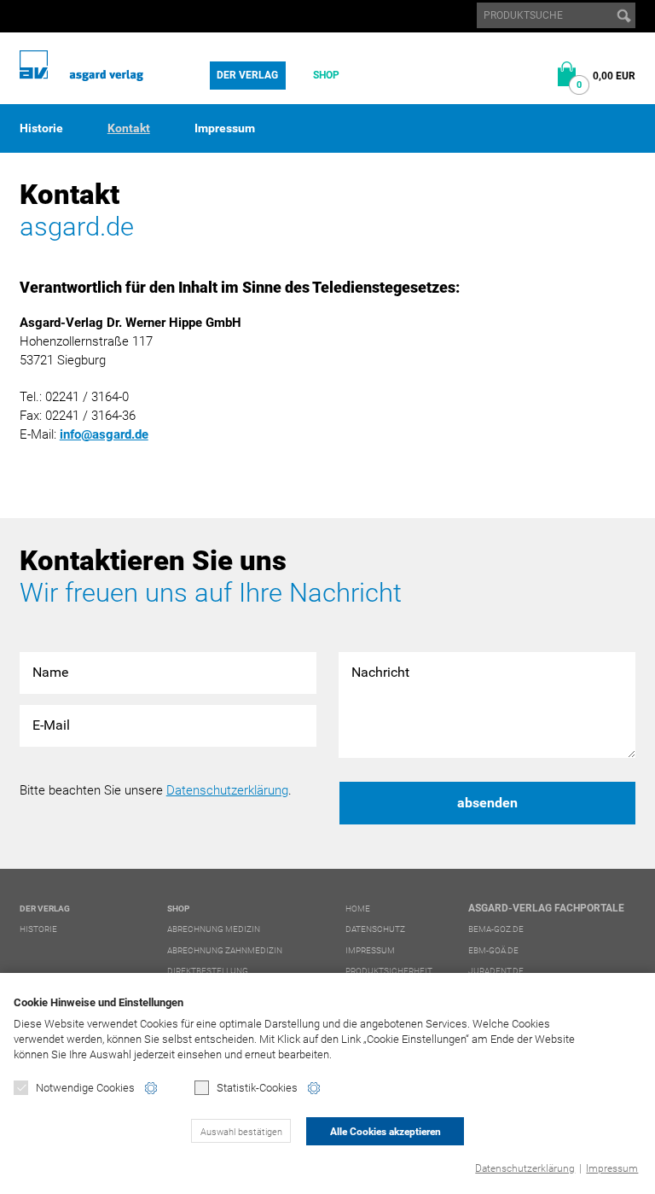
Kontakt (128, 128)
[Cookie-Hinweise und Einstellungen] (151, 1088)
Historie (41, 128)
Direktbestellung (207, 971)
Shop (326, 75)
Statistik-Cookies (257, 1087)
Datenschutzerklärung (525, 1168)
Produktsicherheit (388, 971)
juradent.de (496, 971)
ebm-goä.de (493, 950)
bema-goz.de (496, 929)
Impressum (612, 1168)
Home (357, 908)
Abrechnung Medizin (213, 929)
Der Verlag (247, 75)
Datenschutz (375, 929)
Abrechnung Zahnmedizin (224, 950)
